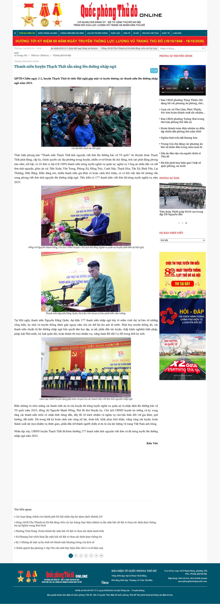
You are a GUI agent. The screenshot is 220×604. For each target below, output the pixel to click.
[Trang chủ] (15, 33)
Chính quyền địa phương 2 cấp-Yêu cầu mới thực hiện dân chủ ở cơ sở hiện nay (59, 548)
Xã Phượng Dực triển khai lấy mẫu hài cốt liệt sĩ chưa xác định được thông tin (59, 536)
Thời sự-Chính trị (40, 55)
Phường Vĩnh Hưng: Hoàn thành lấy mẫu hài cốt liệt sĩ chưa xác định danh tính (60, 531)
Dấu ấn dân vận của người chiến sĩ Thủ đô (181, 155)
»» (101, 555)
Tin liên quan (23, 509)
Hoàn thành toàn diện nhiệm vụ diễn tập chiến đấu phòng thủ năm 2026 (183, 130)
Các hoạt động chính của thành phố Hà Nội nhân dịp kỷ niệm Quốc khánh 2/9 (59, 516)
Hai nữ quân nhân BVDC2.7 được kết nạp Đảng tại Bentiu (50, 48)
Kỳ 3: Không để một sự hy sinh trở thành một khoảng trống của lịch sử (55, 542)
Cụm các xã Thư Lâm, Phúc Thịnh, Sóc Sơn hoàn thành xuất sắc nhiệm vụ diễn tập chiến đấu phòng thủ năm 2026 (183, 111)
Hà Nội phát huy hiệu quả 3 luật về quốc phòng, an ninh (181, 164)
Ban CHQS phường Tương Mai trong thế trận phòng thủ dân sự (182, 120)
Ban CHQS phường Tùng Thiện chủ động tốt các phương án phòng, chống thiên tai (183, 102)
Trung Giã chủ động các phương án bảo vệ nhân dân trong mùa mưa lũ (182, 146)
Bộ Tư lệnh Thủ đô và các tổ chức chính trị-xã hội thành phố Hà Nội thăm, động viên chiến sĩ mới (182, 214)
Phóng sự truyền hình (175, 55)
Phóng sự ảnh (169, 178)
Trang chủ (21, 55)
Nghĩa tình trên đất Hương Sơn (179, 137)
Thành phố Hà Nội (62, 55)
